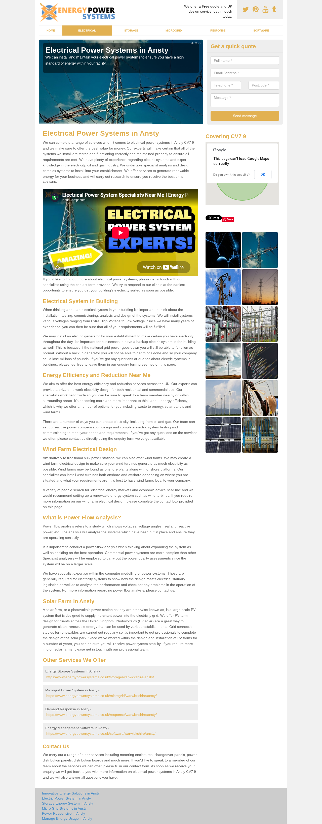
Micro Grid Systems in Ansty (64, 808)
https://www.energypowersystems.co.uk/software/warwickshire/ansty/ (100, 733)
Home (51, 30)
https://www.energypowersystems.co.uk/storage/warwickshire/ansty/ (100, 677)
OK (262, 174)
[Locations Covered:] (41, 4)
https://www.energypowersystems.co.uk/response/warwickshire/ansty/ (101, 715)
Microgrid (174, 30)
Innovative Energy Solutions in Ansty (71, 793)
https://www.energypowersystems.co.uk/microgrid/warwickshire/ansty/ (101, 696)
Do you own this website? (231, 174)
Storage (131, 30)
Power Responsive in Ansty (63, 813)
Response (217, 30)
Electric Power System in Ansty (66, 798)
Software (261, 30)
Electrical (87, 30)
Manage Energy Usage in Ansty (67, 818)
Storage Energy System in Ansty (67, 803)
